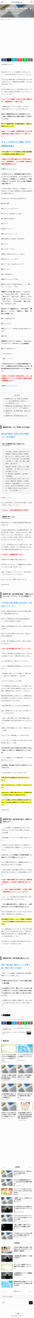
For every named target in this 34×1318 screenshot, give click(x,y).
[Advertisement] (17, 38)
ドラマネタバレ (17, 2)
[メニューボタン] (2, 2)
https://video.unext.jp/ (11, 169)
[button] (3, 59)
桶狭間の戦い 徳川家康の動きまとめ (16, 415)
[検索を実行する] (31, 1302)
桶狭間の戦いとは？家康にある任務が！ (17, 398)
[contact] (18, 1313)
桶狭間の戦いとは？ (14, 403)
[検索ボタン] (31, 2)
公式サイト (10, 497)
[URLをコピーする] (30, 59)
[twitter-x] (16, 1313)
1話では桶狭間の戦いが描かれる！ (18, 401)
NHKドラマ (6, 13)
